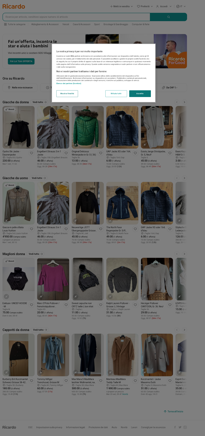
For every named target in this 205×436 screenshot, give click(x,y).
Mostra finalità (67, 93)
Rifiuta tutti (116, 93)
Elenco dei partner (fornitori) (68, 83)
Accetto (140, 93)
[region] (104, 73)
